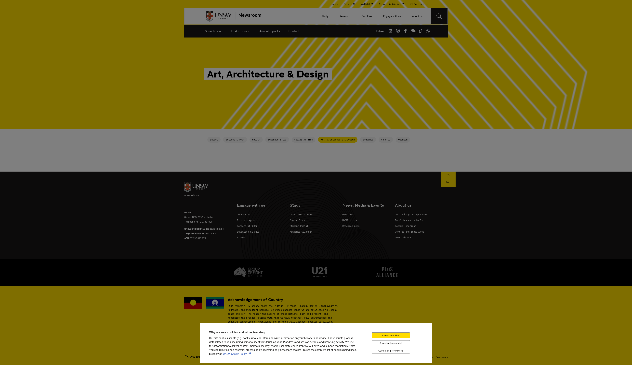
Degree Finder (298, 220)
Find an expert (241, 31)
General (385, 139)
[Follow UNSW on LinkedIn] (390, 30)
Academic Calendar (301, 231)
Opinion (403, 139)
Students (368, 139)
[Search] (439, 16)
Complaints (442, 357)
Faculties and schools (409, 220)
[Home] (218, 16)
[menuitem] (325, 16)
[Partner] (248, 16)
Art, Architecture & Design (338, 139)
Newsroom (347, 214)
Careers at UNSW (247, 225)
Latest (214, 139)
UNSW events (349, 220)
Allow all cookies (390, 335)
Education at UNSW (248, 231)
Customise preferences (390, 350)
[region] (316, 343)
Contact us (243, 214)
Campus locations (405, 225)
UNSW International (301, 214)
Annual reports (269, 31)
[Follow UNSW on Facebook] (405, 30)
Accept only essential (391, 343)
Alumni (241, 237)
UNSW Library (403, 237)
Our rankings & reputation (411, 214)
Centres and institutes (409, 231)
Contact (294, 31)
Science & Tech (235, 139)
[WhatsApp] (428, 30)
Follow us (192, 357)
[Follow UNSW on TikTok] (420, 30)
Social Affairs (303, 139)
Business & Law (277, 139)
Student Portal (299, 225)
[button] (448, 179)
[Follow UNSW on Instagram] (398, 30)
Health (256, 139)
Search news (213, 31)
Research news (350, 225)
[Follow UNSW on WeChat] (413, 30)
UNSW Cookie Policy (237, 353)
